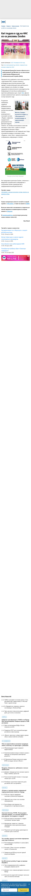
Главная (3, 26)
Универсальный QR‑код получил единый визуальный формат (15, 853)
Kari (5, 65)
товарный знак (23, 65)
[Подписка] (23, 22)
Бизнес (4, 787)
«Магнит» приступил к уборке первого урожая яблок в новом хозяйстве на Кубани (16, 736)
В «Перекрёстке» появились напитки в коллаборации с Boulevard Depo (14, 707)
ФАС (13, 67)
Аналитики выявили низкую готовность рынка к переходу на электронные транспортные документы (16, 754)
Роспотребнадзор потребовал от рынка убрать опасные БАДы (16, 843)
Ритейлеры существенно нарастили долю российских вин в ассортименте (15, 782)
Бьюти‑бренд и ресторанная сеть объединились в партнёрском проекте (14, 805)
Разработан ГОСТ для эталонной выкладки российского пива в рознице (15, 731)
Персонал (5, 765)
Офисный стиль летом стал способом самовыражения (14, 800)
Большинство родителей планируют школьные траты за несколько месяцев (16, 875)
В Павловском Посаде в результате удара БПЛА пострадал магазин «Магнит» (15, 760)
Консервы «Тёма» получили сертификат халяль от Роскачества (15, 848)
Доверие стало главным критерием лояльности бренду (16, 870)
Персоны (5, 810)
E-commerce (6, 741)
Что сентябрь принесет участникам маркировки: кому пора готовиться (15, 839)
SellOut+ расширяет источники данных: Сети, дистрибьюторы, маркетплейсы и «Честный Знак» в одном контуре (16, 701)
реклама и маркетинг (6, 67)
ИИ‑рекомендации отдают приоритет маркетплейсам (14, 748)
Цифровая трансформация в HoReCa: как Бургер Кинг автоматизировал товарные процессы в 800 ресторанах (15, 721)
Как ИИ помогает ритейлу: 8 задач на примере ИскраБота (14, 861)
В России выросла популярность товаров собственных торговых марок (15, 819)
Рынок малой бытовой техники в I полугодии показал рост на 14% (16, 777)
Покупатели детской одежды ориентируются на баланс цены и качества (16, 830)
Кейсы (4, 717)
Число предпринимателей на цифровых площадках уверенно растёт (14, 866)
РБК (23, 93)
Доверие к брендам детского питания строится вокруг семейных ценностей (16, 772)
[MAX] (12, 22)
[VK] (10, 22)
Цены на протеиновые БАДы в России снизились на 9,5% (14, 726)
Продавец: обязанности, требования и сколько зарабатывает (15, 768)
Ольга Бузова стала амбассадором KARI (12, 244)
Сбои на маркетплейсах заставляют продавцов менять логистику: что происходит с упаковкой (15, 744)
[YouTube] (18, 22)
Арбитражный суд (10, 65)
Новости (8, 26)
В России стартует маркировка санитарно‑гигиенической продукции (13, 795)
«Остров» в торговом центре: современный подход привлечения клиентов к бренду (14, 791)
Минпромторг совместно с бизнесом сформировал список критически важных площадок (15, 825)
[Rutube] (20, 22)
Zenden (17, 65)
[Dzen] (15, 22)
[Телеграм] (7, 22)
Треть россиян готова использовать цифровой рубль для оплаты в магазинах (16, 712)
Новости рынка (15, 26)
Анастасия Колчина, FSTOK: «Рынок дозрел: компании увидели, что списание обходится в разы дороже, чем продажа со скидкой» (15, 814)
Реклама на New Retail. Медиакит (15, 176)
